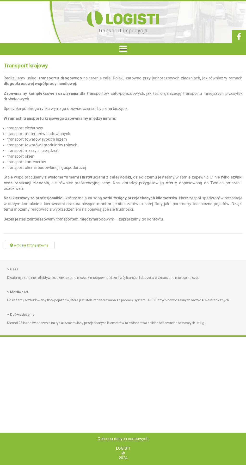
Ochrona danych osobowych (123, 438)
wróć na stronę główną (30, 245)
